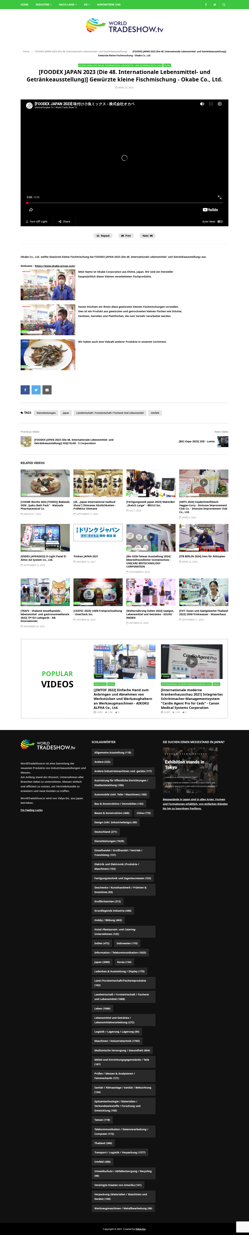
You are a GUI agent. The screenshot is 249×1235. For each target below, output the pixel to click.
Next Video (221, 431)
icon (45, 483)
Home (26, 51)
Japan (66, 412)
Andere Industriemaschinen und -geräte (123, 771)
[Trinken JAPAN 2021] (98, 538)
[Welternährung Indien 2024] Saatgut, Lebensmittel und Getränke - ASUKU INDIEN (150, 614)
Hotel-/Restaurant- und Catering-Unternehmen (115, 932)
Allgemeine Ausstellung (112, 752)
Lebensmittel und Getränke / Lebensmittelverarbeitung (114, 1020)
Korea (124, 962)
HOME (24, 4)
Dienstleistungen (46, 412)
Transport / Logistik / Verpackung (119, 1152)
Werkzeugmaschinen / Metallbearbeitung (123, 1208)
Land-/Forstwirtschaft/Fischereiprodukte (120, 983)
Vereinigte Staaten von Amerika (118, 1185)
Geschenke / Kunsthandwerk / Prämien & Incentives (120, 890)
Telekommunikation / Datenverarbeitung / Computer (121, 1132)
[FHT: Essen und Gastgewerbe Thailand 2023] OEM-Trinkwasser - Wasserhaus (203, 612)
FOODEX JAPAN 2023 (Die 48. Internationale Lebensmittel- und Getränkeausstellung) (81, 51)
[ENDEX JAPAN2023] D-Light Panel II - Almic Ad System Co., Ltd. (44, 558)
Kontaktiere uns (109, 4)
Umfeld (155, 412)
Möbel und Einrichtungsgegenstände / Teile (121, 1062)
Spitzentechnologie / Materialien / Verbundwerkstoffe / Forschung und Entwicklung (117, 1106)
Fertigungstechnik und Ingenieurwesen (122, 878)
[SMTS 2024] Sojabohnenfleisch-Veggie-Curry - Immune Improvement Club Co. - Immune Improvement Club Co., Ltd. (203, 507)
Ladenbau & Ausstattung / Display (119, 971)
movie (167, 65)
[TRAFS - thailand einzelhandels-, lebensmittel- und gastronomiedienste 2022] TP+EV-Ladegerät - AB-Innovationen (45, 616)
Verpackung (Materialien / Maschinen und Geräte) (120, 1197)
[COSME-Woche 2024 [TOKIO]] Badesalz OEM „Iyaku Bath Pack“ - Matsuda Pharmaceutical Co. (45, 505)
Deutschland (105, 831)
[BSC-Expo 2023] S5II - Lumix (197, 441)
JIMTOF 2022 (100, 684)
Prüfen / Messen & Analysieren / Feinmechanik (114, 1076)
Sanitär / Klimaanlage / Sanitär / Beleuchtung (122, 1090)
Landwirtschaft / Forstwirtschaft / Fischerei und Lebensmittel (110, 412)
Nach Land (66, 4)
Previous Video (30, 431)
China (144, 813)
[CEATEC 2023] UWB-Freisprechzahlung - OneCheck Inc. (97, 612)
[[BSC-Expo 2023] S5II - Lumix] (222, 441)
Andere (102, 762)
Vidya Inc (140, 1229)
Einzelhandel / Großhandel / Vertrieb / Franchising (118, 853)
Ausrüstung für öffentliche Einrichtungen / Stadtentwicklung (121, 783)
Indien (101, 943)
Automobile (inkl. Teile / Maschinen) (120, 794)
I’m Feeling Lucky (32, 810)
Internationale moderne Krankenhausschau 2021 (186, 684)
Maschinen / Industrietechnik (117, 1041)
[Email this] (47, 389)
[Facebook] (205, 4)
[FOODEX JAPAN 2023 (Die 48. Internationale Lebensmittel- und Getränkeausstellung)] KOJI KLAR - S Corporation (74, 441)
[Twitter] (214, 4)
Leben (102, 1008)
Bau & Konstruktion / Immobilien (118, 803)
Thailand (103, 1143)
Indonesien (127, 943)
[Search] (223, 4)
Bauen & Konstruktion (111, 813)
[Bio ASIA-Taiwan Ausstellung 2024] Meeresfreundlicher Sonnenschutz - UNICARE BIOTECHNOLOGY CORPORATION (148, 561)
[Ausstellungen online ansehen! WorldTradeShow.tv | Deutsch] (124, 25)
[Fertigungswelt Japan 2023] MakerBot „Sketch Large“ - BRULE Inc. (150, 503)
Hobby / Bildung (108, 920)
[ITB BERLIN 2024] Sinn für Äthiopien (202, 556)
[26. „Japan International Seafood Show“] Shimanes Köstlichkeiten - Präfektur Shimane (94, 505)
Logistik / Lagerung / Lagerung (116, 1031)
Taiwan (102, 1120)
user (99, 712)
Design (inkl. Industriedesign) (115, 822)
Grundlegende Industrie (112, 910)
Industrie (42, 4)
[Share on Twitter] (36, 389)
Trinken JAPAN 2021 (85, 556)
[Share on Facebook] (25, 389)
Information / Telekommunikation (120, 952)
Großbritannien (107, 901)
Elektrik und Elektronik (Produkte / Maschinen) (116, 866)
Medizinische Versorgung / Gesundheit (122, 1050)
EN (85, 4)
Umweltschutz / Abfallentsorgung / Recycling (123, 1173)
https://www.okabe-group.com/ (55, 266)
